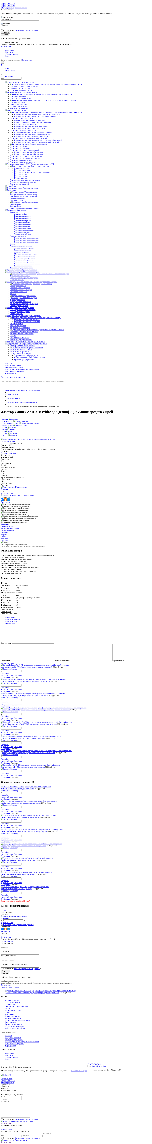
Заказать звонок (21, 8)
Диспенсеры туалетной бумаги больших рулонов (33, 122)
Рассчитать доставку (26, 495)
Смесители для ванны (22, 224)
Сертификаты (10, 373)
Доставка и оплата (12, 54)
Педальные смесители (22, 218)
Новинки (8, 363)
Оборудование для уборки (15, 1028)
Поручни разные (20, 174)
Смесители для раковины (23, 230)
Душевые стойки (20, 214)
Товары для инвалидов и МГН (16, 1006)
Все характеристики (8, 453)
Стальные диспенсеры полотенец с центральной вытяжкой (36, 142)
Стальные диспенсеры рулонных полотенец (31, 136)
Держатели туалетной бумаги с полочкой (30, 120)
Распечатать (5, 502)
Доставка (4, 433)
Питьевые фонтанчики (23, 266)
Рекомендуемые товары (14, 367)
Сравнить (12, 441)
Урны (7, 1012)
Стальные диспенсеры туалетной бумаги (29, 128)
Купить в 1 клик (7, 493)
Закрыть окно (6, 46)
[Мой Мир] (8, 499)
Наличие (4, 427)
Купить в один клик (26, 1121)
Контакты (9, 52)
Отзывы (4, 429)
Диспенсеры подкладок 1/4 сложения (28, 154)
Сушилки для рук (12, 1000)
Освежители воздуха (13, 1018)
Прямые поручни (20, 178)
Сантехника (9, 1014)
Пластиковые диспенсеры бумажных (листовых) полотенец (37, 114)
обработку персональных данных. (27, 30)
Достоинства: (6, 643)
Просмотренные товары (10, 987)
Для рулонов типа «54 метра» (25, 124)
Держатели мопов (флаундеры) (26, 356)
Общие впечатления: (62, 661)
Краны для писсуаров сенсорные (26, 242)
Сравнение (18, 675)
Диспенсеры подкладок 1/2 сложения (28, 152)
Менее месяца (10, 617)
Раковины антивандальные (24, 258)
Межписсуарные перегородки (25, 254)
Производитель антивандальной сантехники (22, 369)
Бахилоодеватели (11, 1022)
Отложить (5, 441)
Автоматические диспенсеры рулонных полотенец (33, 132)
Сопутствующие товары (10, 423)
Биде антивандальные (22, 250)
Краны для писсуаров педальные (26, 240)
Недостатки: (5, 661)
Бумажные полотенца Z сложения (27, 322)
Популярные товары (13, 365)
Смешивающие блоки (22, 234)
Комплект (4, 435)
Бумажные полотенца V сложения (27, 320)
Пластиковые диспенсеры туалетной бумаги (31, 126)
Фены (7, 1008)
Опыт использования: (9, 614)
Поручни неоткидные (22, 170)
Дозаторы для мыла (12, 1002)
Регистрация (10, 70)
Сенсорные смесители (22, 220)
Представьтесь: (118, 661)
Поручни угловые (21, 176)
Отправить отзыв (7, 663)
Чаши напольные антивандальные (27, 264)
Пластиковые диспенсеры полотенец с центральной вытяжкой (38, 140)
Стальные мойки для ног (23, 260)
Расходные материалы (13, 1024)
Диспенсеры (10, 1004)
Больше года (10, 623)
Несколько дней (11, 621)
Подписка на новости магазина (13, 377)
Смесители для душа (22, 226)
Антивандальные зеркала (23, 248)
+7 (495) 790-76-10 (8, 6)
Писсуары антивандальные (24, 256)
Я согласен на (22, 30)
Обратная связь (6, 1079)
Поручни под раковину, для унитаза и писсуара (32, 172)
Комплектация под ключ (14, 371)
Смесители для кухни (22, 228)
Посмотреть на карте (79, 1071)
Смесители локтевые (22, 232)
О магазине (9, 50)
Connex (3, 910)
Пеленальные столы (13, 1010)
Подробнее (5, 673)
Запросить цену (21, 1140)
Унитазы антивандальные (24, 262)
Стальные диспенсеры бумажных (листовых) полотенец (35, 116)
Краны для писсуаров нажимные (26, 238)
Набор (3, 431)
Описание (5, 419)
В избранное (5, 677)
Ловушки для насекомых (14, 1026)
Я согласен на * (22, 1119)
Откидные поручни (21, 168)
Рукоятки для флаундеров (24, 360)
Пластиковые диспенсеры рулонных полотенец (32, 134)
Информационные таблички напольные (29, 358)
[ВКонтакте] (2, 499)
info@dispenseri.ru (7, 8)
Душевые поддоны (21, 252)
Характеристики (7, 421)
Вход (7, 68)
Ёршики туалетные (12, 1016)
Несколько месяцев (12, 619)
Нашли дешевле (7, 941)
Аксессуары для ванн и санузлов (17, 1020)
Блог (7, 56)
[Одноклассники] (5, 499)
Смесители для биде (22, 222)
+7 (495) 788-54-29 (8, 4)
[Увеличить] (29, 439)
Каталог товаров (7, 76)
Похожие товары (7, 425)
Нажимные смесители (22, 216)
